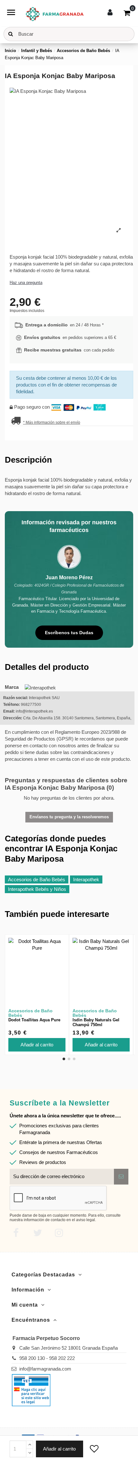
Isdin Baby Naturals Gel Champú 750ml (96, 1022)
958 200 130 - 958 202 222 (47, 1358)
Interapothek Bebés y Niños (37, 889)
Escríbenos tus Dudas (69, 632)
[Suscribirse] (121, 1177)
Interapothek (86, 879)
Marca (12, 687)
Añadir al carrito (59, 1449)
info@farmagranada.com (45, 1369)
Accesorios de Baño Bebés (36, 879)
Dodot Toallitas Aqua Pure (34, 1019)
